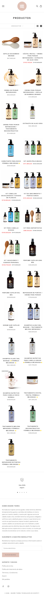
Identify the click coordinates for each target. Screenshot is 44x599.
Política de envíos (7, 566)
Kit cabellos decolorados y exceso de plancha (11, 196)
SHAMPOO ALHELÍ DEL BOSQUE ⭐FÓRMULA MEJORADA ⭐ (11, 360)
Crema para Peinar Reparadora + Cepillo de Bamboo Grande (32, 92)
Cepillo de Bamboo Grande (11, 55)
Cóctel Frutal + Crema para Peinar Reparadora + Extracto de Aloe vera (33, 57)
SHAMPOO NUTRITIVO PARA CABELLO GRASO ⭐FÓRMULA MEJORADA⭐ (33, 360)
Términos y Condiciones (9, 573)
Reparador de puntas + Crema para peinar (33, 294)
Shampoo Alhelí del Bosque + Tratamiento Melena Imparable (32, 327)
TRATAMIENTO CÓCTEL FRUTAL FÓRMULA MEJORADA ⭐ (33, 395)
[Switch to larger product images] (37, 26)
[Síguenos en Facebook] (3, 586)
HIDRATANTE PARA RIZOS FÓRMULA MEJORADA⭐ (11, 162)
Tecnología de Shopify (30, 593)
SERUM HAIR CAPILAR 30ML (11, 326)
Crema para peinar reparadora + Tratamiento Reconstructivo (11, 128)
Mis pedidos (6, 579)
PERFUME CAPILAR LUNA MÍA (32, 261)
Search (4, 576)
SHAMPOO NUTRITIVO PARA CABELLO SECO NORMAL (11, 395)
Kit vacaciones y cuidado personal (11, 261)
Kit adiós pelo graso (33, 161)
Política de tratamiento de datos (12, 569)
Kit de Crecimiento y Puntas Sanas (33, 194)
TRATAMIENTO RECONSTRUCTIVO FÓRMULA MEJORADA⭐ (33, 428)
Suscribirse (10, 555)
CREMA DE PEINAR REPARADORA (11, 91)
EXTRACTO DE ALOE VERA (33, 123)
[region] (22, 483)
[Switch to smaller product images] (41, 26)
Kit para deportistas (33, 228)
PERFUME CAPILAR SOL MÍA (11, 294)
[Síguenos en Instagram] (8, 586)
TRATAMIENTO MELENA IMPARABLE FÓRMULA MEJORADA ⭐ (11, 428)
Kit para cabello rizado (11, 229)
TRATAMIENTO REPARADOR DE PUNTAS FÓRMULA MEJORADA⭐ (11, 462)
